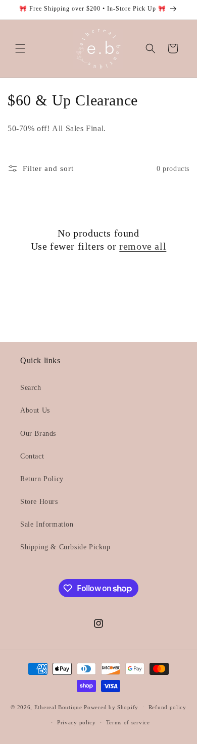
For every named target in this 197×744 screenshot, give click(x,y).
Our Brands (38, 433)
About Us (35, 410)
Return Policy (42, 479)
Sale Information (47, 524)
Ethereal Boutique (58, 707)
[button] (20, 48)
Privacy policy (76, 722)
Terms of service (128, 722)
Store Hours (39, 501)
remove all (142, 246)
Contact (32, 456)
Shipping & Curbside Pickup (65, 547)
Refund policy (167, 707)
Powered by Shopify (111, 707)
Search (30, 387)
